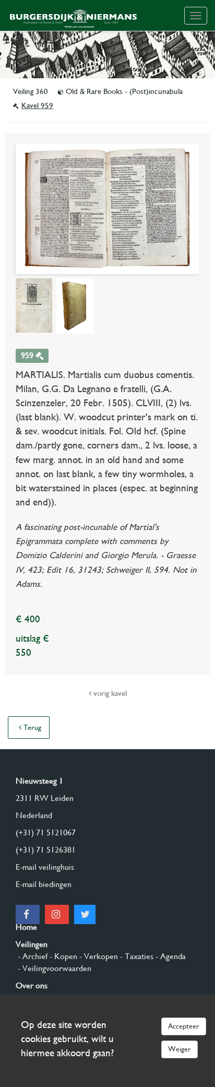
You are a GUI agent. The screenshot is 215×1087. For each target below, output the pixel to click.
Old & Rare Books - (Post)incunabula (123, 91)
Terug (31, 727)
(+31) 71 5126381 (46, 850)
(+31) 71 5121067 (46, 832)
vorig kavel (109, 693)
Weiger (179, 1049)
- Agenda (169, 956)
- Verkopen (97, 956)
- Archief (31, 956)
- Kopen (62, 956)
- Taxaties (135, 956)
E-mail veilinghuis (45, 867)
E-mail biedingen (43, 884)
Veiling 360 (31, 91)
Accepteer (183, 1026)
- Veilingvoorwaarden (53, 968)
